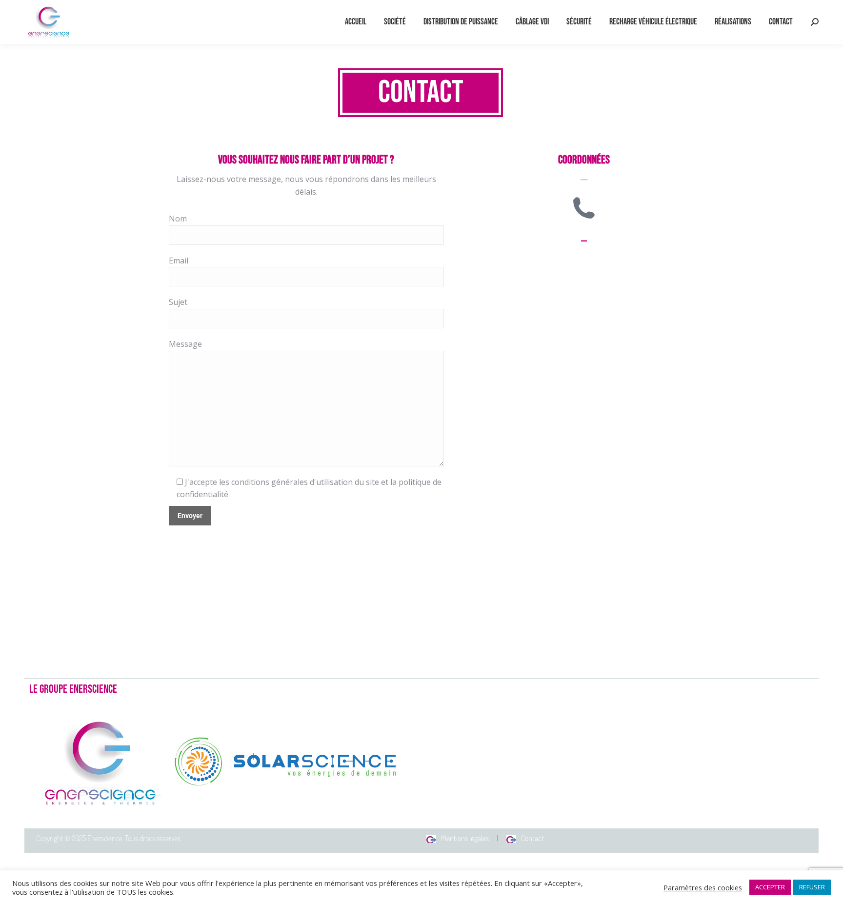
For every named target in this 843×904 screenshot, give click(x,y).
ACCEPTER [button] (770, 887)
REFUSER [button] (812, 887)
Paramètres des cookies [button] (702, 887)
